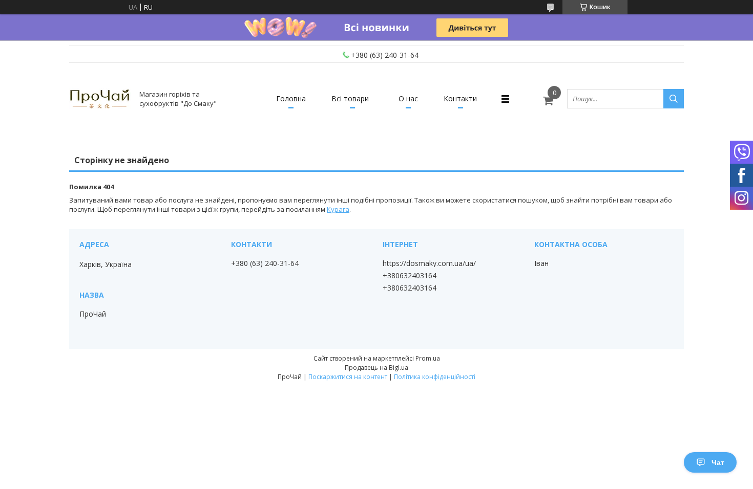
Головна (291, 98)
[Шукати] (673, 98)
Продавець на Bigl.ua (376, 367)
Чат (718, 462)
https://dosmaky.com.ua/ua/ (429, 263)
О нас (408, 98)
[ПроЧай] (100, 98)
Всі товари (350, 98)
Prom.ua (427, 358)
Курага (338, 209)
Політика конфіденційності (434, 376)
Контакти (460, 98)
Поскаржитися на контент (347, 376)
